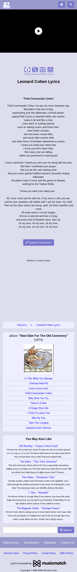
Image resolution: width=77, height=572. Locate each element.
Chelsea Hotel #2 (38, 383)
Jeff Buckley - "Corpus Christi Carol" (38, 446)
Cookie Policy (49, 553)
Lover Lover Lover (38, 388)
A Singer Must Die (38, 408)
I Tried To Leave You (38, 413)
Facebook (50, 542)
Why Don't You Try (38, 398)
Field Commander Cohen (38, 393)
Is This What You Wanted (38, 378)
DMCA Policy (66, 553)
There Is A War (38, 403)
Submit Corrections (40, 242)
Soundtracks (31, 542)
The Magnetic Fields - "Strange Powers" (38, 508)
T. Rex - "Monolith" (38, 492)
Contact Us (67, 542)
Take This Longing (38, 422)
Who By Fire (38, 418)
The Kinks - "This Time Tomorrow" (38, 461)
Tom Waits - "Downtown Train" (38, 477)
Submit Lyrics (11, 542)
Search (67, 529)
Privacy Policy (30, 553)
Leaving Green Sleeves (38, 427)
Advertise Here (11, 553)
